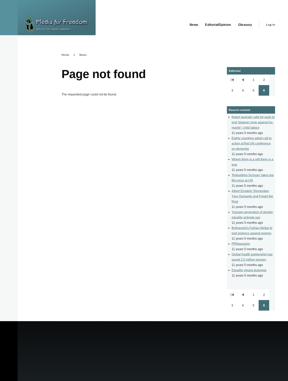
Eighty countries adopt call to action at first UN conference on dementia (252, 143)
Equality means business (249, 270)
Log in (270, 24)
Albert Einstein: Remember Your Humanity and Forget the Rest (252, 196)
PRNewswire (241, 243)
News (83, 54)
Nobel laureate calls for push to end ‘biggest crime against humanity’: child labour (253, 122)
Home (65, 54)
